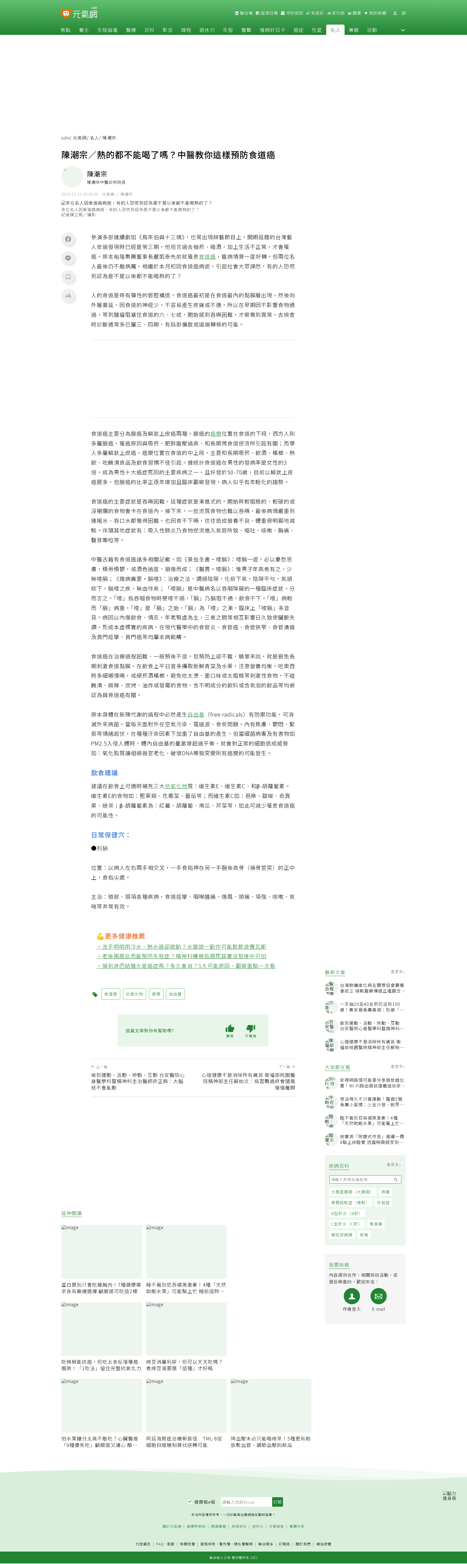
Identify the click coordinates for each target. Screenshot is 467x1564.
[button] (403, 29)
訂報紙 (284, 1544)
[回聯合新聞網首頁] (66, 14)
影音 (168, 29)
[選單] (403, 13)
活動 (372, 29)
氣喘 (364, 1235)
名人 (335, 29)
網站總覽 (323, 1544)
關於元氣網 (171, 1527)
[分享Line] (68, 258)
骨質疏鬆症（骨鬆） (350, 1203)
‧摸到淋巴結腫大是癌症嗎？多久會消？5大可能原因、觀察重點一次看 (186, 966)
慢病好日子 (272, 29)
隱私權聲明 (243, 1543)
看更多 (397, 972)
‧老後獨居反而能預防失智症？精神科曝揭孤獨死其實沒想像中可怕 (181, 956)
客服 (171, 1543)
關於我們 (303, 1544)
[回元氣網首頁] (85, 13)
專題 (354, 29)
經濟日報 (269, 13)
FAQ (160, 1543)
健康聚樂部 (196, 1527)
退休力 (207, 29)
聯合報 (246, 13)
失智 (228, 29)
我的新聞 (377, 13)
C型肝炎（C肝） (346, 1224)
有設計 (317, 13)
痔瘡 (385, 1192)
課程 (186, 29)
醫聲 (246, 29)
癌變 (216, 433)
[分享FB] (68, 239)
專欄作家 (297, 1527)
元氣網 (80, 138)
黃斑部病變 (342, 1235)
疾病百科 (239, 1527)
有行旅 (338, 13)
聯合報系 (265, 1544)
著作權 (225, 1543)
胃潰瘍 (375, 1224)
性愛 (317, 29)
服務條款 (208, 1543)
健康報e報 (204, 1502)
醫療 (131, 29)
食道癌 (207, 256)
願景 (356, 13)
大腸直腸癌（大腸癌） (352, 1192)
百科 (149, 29)
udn (65, 138)
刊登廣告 (143, 1544)
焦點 (66, 29)
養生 (84, 29)
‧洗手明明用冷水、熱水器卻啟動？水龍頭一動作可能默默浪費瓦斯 (181, 946)
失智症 (383, 1203)
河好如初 (294, 13)
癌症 (298, 29)
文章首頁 (276, 1527)
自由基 (196, 714)
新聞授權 (187, 1544)
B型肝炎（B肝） (347, 1213)
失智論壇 (107, 29)
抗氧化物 (176, 786)
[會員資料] (395, 13)
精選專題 (218, 1527)
